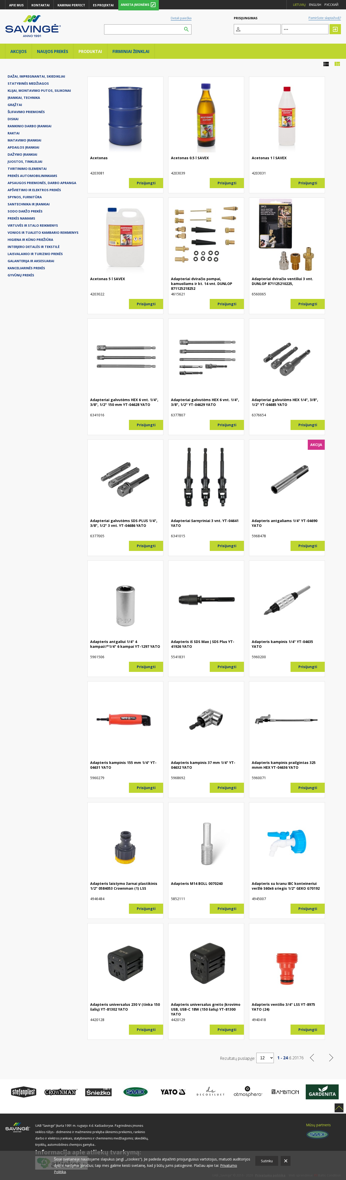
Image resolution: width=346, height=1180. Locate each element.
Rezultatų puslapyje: (237, 1058)
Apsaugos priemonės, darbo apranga (42, 183)
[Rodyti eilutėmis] (326, 64)
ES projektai (103, 5)
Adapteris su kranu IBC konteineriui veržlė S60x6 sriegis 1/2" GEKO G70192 (286, 886)
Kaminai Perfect (71, 5)
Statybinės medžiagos (28, 83)
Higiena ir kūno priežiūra (30, 239)
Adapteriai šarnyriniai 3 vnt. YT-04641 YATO (205, 523)
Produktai (90, 51)
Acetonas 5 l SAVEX (107, 278)
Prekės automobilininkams (32, 175)
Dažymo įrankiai (22, 154)
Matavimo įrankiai (24, 140)
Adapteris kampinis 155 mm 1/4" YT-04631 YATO (123, 765)
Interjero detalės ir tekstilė (34, 246)
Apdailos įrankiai (23, 147)
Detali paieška (181, 18)
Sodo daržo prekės (25, 211)
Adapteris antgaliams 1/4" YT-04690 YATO (284, 523)
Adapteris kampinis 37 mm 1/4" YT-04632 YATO (203, 765)
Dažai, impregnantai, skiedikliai (36, 76)
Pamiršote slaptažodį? (325, 17)
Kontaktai (40, 5)
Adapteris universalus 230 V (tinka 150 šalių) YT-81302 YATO (125, 1007)
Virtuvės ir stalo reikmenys (33, 225)
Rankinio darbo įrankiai (29, 126)
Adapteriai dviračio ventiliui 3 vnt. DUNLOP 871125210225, (282, 281)
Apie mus (16, 5)
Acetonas (99, 157)
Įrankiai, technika (24, 97)
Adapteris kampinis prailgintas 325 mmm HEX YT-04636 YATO (284, 765)
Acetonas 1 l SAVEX (269, 157)
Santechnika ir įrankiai (29, 204)
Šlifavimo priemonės (26, 112)
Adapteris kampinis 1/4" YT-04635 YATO (282, 644)
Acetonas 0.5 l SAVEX (190, 157)
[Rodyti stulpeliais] (337, 64)
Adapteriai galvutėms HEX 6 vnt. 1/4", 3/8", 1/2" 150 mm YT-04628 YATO (124, 402)
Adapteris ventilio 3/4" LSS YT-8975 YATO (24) (283, 1007)
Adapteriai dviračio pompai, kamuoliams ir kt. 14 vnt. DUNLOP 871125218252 (201, 283)
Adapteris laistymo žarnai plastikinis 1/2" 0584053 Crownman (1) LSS (123, 886)
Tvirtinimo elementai (27, 168)
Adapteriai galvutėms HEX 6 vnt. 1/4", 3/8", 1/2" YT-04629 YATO (205, 402)
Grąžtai (15, 104)
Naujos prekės (52, 51)
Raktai (14, 133)
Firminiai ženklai (130, 51)
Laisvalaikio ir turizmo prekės (35, 254)
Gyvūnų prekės (21, 275)
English (315, 5)
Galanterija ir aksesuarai (31, 261)
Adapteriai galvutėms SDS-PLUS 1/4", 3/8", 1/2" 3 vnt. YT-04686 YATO (123, 523)
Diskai (13, 119)
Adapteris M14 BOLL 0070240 (197, 883)
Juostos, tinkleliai (25, 161)
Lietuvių (299, 5)
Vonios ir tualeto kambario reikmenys (43, 232)
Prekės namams (21, 218)
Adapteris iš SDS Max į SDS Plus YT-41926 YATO (202, 644)
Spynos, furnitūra (25, 197)
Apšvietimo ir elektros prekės (34, 190)
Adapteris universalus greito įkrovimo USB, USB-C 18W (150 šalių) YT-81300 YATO (205, 1009)
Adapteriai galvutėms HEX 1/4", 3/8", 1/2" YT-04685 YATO (285, 402)
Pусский (331, 5)
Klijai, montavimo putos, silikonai (39, 90)
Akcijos (18, 51)
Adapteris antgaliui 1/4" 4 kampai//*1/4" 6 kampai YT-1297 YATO (125, 644)
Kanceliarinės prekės (26, 268)
